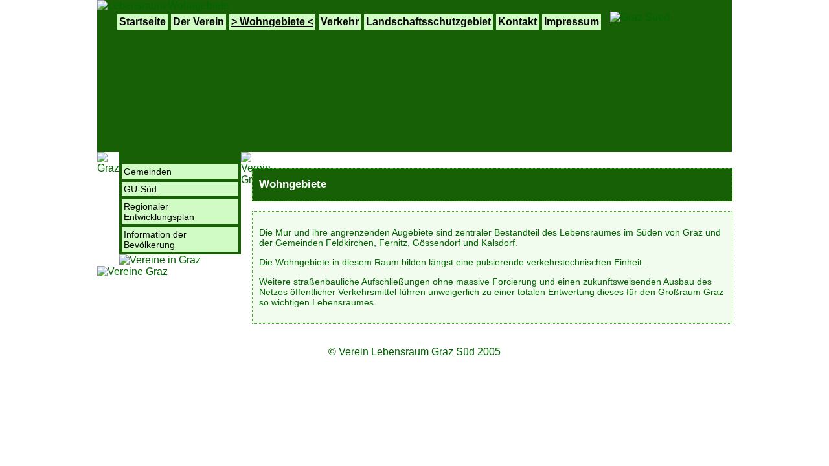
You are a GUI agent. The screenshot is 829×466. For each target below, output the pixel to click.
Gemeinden (148, 171)
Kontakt (517, 21)
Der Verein (198, 21)
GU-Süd (140, 189)
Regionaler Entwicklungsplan (159, 211)
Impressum (571, 21)
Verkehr (340, 21)
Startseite (142, 21)
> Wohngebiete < (272, 21)
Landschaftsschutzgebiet (428, 21)
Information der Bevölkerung (155, 239)
